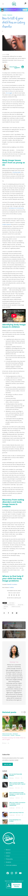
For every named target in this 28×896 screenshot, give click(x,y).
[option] (14, 730)
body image (11, 602)
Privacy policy (9, 859)
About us (8, 849)
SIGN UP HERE (7, 764)
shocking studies (17, 172)
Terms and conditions (11, 865)
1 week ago (11, 798)
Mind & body (12, 623)
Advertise (8, 853)
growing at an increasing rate (16, 208)
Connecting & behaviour (9, 604)
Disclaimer (8, 862)
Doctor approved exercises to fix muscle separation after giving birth (15, 626)
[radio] (9, 595)
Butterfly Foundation (12, 584)
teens (5, 608)
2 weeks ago (11, 807)
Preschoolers (7, 733)
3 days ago (11, 778)
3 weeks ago (11, 823)
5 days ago (11, 788)
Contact (8, 856)
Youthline (11, 587)
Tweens (9, 15)
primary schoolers (16, 606)
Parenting (6, 606)
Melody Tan (20, 604)
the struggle (9, 93)
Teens (4, 15)
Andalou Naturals (6, 224)
